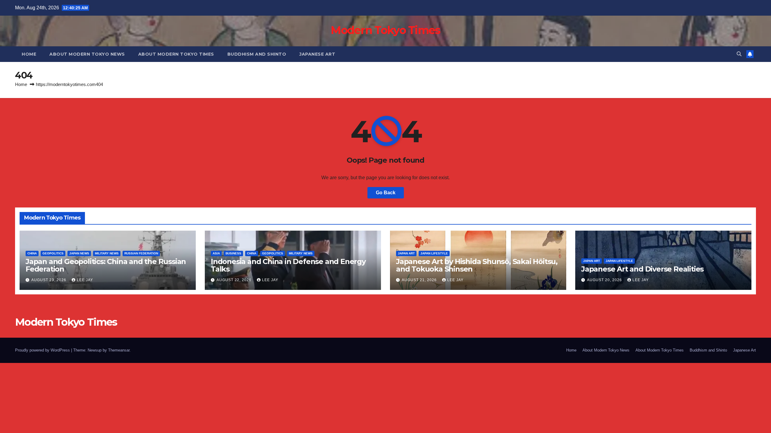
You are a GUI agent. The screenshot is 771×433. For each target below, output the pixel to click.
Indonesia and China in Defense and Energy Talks (288, 265)
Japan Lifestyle (434, 253)
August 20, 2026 (605, 280)
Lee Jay (85, 280)
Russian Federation (141, 253)
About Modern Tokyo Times (176, 54)
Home (29, 54)
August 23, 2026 (49, 280)
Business (233, 253)
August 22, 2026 (235, 280)
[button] (739, 54)
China (32, 253)
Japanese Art (317, 54)
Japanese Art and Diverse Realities (642, 269)
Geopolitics (53, 253)
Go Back (385, 192)
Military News (107, 253)
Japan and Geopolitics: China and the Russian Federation (106, 265)
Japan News (79, 253)
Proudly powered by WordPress (43, 350)
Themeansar (119, 350)
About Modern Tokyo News (87, 54)
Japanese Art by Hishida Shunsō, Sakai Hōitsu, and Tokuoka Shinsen (476, 265)
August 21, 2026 (420, 280)
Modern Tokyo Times (385, 30)
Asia (216, 253)
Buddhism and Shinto (256, 54)
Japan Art (406, 253)
